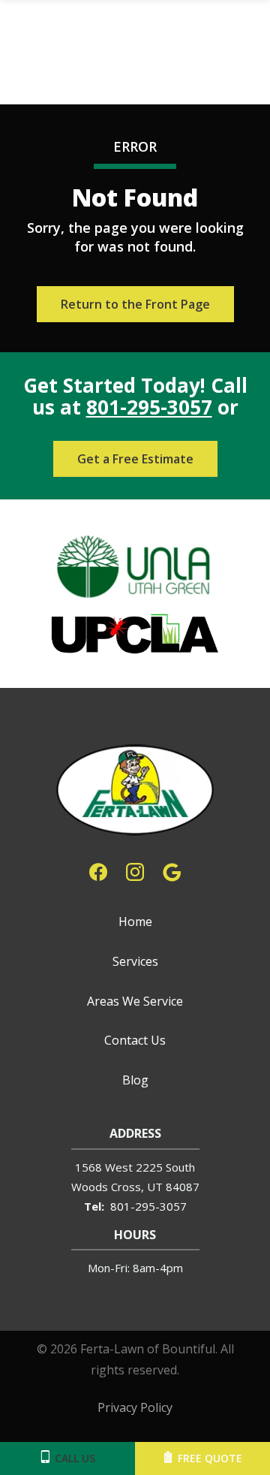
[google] (172, 870)
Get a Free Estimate (135, 459)
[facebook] (98, 870)
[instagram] (135, 870)
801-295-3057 (149, 407)
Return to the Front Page (135, 304)
